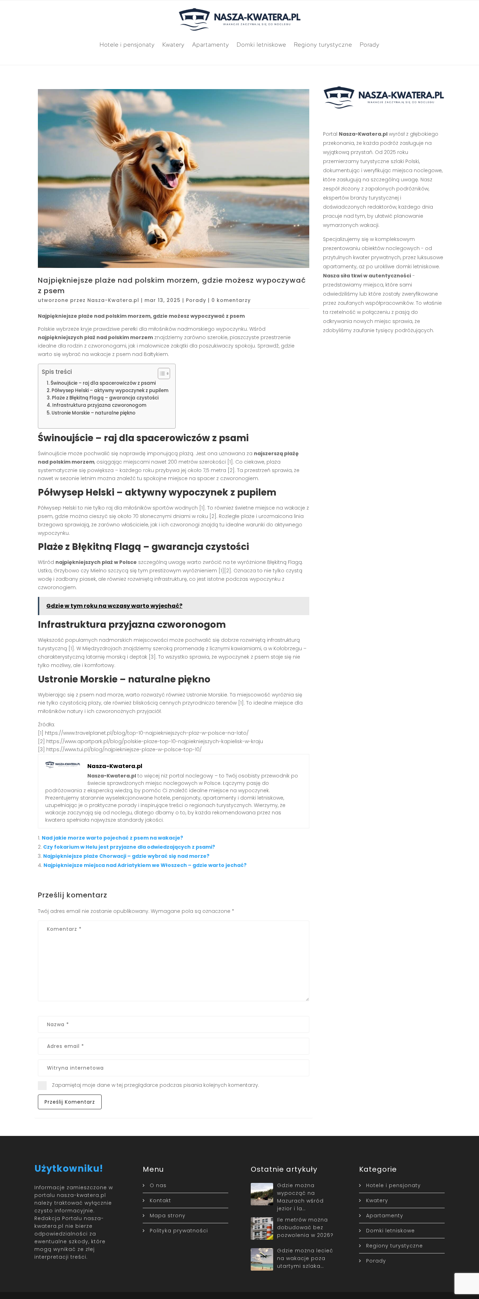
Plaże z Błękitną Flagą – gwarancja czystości (105, 398)
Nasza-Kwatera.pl (113, 300)
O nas (158, 1185)
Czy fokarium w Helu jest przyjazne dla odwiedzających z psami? (129, 846)
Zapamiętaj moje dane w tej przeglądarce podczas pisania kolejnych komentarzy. (155, 1085)
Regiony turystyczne (323, 44)
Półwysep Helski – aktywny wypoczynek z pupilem (110, 390)
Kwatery (173, 44)
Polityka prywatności (179, 1230)
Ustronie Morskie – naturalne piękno (93, 413)
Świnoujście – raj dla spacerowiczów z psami (103, 383)
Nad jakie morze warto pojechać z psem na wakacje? (112, 837)
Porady (369, 44)
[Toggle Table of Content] (160, 373)
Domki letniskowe (261, 44)
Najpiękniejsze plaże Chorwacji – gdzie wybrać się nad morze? (126, 856)
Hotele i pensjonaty (127, 44)
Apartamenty (210, 44)
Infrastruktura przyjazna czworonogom (99, 405)
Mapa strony (167, 1215)
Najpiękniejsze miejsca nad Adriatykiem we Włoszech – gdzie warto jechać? (145, 865)
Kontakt (160, 1200)
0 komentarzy (231, 300)
